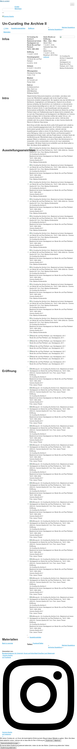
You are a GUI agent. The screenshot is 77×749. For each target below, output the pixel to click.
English (17, 7)
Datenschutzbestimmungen (9, 743)
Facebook (36, 643)
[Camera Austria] (8, 16)
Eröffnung (31, 28)
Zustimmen (49, 740)
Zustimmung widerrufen (8, 748)
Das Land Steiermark (48, 653)
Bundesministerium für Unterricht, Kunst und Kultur (18, 653)
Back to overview (7, 643)
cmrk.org (46, 57)
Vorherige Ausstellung (55, 29)
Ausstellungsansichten (18, 28)
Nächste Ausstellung (68, 27)
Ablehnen (57, 740)
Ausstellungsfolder (35, 637)
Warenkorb (18, 9)
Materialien (7, 32)
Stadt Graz (37, 653)
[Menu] (72, 4)
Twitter (41, 643)
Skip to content (4, 1)
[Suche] (3, 12)
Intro (6, 28)
